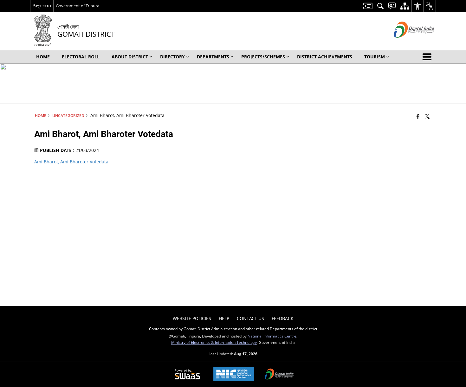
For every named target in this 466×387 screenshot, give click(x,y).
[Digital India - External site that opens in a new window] (406, 43)
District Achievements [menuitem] (324, 57)
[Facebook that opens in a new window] (418, 116)
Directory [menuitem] (172, 57)
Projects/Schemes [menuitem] (263, 57)
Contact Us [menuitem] (250, 318)
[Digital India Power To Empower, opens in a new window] (279, 374)
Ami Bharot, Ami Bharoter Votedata (71, 162)
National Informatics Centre (272, 335)
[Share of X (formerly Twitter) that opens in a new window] (427, 116)
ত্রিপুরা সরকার (42, 6)
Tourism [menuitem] (374, 57)
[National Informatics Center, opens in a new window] (234, 374)
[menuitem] (367, 6)
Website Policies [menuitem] (192, 318)
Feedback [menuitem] (283, 318)
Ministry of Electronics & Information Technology (214, 342)
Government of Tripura (77, 6)
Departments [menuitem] (213, 57)
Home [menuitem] (43, 57)
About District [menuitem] (130, 57)
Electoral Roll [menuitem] (81, 57)
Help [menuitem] (224, 318)
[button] (428, 56)
